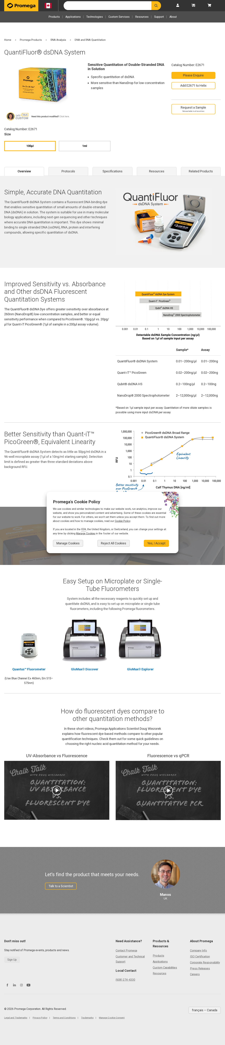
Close (170, 496)
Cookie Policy (122, 521)
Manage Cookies (68, 543)
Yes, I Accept (156, 543)
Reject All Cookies (113, 543)
